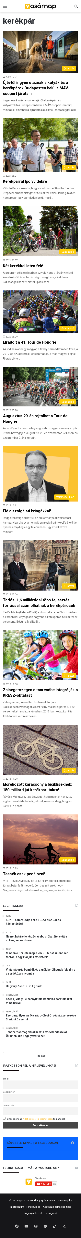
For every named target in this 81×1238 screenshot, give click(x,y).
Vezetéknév (9, 1092)
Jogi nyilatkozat (33, 1213)
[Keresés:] (76, 7)
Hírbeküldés (33, 1206)
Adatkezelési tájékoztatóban (38, 1118)
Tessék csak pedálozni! (24, 874)
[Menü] (5, 7)
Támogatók (50, 1213)
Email (6, 1078)
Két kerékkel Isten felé (23, 265)
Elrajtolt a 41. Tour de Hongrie (29, 342)
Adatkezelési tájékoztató (57, 1206)
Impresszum (17, 1206)
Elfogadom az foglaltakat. (36, 1118)
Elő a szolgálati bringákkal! (27, 511)
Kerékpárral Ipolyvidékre (25, 181)
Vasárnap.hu (65, 1200)
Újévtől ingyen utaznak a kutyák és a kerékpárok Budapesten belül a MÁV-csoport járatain (36, 88)
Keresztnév (8, 1105)
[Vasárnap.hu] (40, 6)
